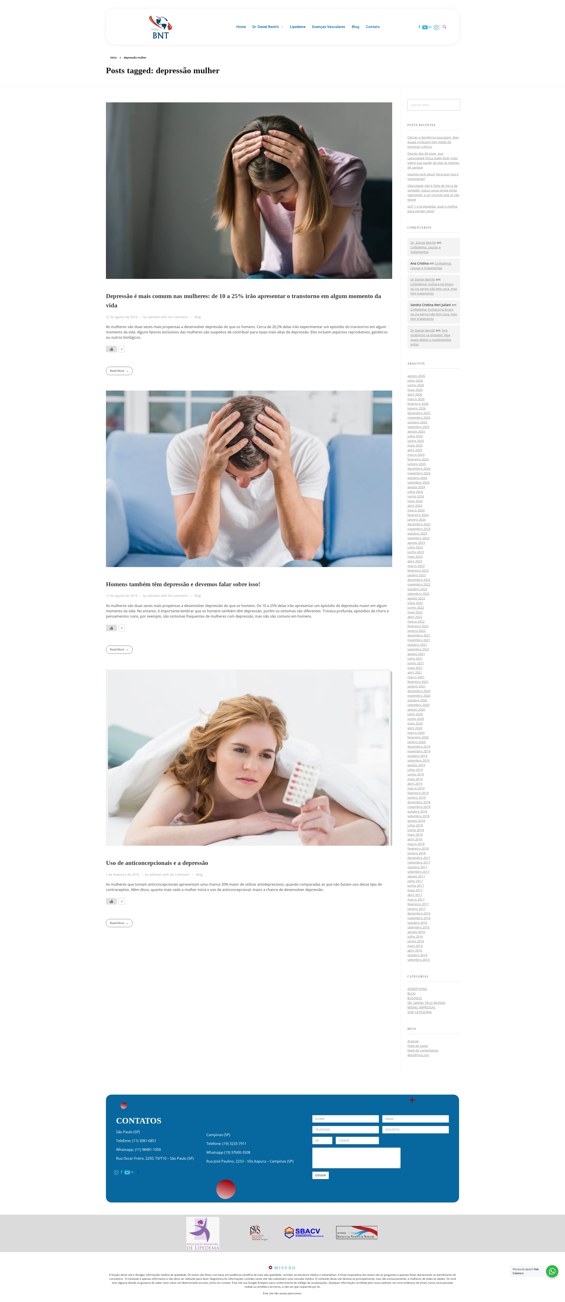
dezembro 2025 (418, 413)
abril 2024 (414, 506)
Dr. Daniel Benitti (423, 242)
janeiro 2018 (416, 853)
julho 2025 (415, 436)
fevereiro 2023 (418, 570)
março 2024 (416, 510)
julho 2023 (415, 547)
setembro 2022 (418, 594)
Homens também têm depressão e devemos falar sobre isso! (183, 584)
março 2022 (416, 621)
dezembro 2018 (418, 802)
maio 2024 (415, 501)
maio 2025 (415, 445)
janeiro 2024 (416, 519)
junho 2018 (415, 830)
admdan (154, 317)
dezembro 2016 (418, 913)
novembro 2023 (418, 529)
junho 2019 (415, 774)
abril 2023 (414, 561)
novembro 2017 (418, 862)
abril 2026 (414, 394)
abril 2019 (414, 784)
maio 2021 (415, 668)
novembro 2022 (418, 584)
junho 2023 (415, 552)
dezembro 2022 (418, 580)
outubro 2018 (417, 811)
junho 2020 (415, 719)
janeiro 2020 (416, 742)
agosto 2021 (416, 654)
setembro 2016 (418, 927)
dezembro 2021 (418, 635)
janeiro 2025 (416, 464)
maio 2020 (415, 723)
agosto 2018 (416, 821)
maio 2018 (415, 834)
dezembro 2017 (418, 858)
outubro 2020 (417, 700)
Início (113, 57)
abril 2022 (414, 617)
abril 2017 (414, 895)
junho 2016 (415, 941)
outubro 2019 (417, 756)
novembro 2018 (418, 807)
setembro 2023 (418, 538)
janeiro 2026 (416, 408)
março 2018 (416, 844)
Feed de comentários (422, 1050)
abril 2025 (414, 450)
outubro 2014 (417, 955)
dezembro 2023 (418, 524)
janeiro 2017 (416, 909)
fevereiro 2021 (418, 682)
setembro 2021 (418, 649)
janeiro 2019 (416, 797)
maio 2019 (415, 779)
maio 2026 (415, 390)
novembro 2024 (418, 473)
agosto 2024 (416, 487)
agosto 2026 (416, 376)
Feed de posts (417, 1046)
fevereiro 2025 (418, 459)
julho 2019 (415, 770)
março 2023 (416, 566)
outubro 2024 (417, 478)
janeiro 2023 (416, 575)
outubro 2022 (417, 589)
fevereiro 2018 (418, 848)
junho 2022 (415, 607)
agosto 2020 (416, 709)
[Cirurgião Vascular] (160, 26)
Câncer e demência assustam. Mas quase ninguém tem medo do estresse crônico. (433, 142)
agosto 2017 (416, 876)
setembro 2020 (418, 705)
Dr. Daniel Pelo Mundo (426, 1003)
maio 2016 (415, 946)
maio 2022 (415, 612)
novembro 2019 (418, 751)
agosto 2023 (416, 543)
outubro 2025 (417, 422)
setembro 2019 (418, 760)
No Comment (178, 317)
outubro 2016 (417, 923)
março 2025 (416, 455)
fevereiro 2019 (418, 793)
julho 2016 (415, 936)
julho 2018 (415, 825)
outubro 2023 (417, 533)
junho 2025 (415, 441)
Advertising (417, 989)
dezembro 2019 (418, 746)
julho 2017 (415, 881)
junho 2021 (415, 663)
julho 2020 (415, 714)
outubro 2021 (417, 645)
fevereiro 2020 (418, 737)
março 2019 (416, 788)
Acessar (413, 1041)
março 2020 (416, 733)
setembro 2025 (418, 427)
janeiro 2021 (416, 686)
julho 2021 (415, 658)
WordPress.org (418, 1055)
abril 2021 (414, 672)
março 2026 (416, 399)
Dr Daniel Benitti (423, 279)
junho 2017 (415, 885)
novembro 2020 (418, 695)
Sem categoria (419, 1012)
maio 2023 (415, 556)
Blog (197, 317)
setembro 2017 (418, 872)
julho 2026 (415, 380)
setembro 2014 (418, 960)
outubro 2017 (417, 867)
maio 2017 (415, 890)
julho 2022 (415, 603)
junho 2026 (415, 385)
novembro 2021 (418, 640)
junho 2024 (415, 496)
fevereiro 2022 (418, 626)
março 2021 (416, 677)
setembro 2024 (418, 482)
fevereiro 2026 (418, 404)
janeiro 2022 (416, 631)
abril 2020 (414, 728)
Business (414, 998)
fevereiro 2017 (418, 904)
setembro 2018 (418, 816)
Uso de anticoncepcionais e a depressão (157, 862)
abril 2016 (414, 950)
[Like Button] (111, 349)
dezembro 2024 (418, 468)
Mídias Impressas (421, 1007)
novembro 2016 (418, 918)
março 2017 (416, 899)
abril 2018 (414, 839)
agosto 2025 (416, 431)
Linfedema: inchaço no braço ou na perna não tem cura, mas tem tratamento (434, 288)
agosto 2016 (416, 932)
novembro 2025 (418, 417)
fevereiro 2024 (418, 515)
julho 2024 (415, 492)
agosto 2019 (416, 765)
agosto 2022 (416, 598)
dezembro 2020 (418, 691)
